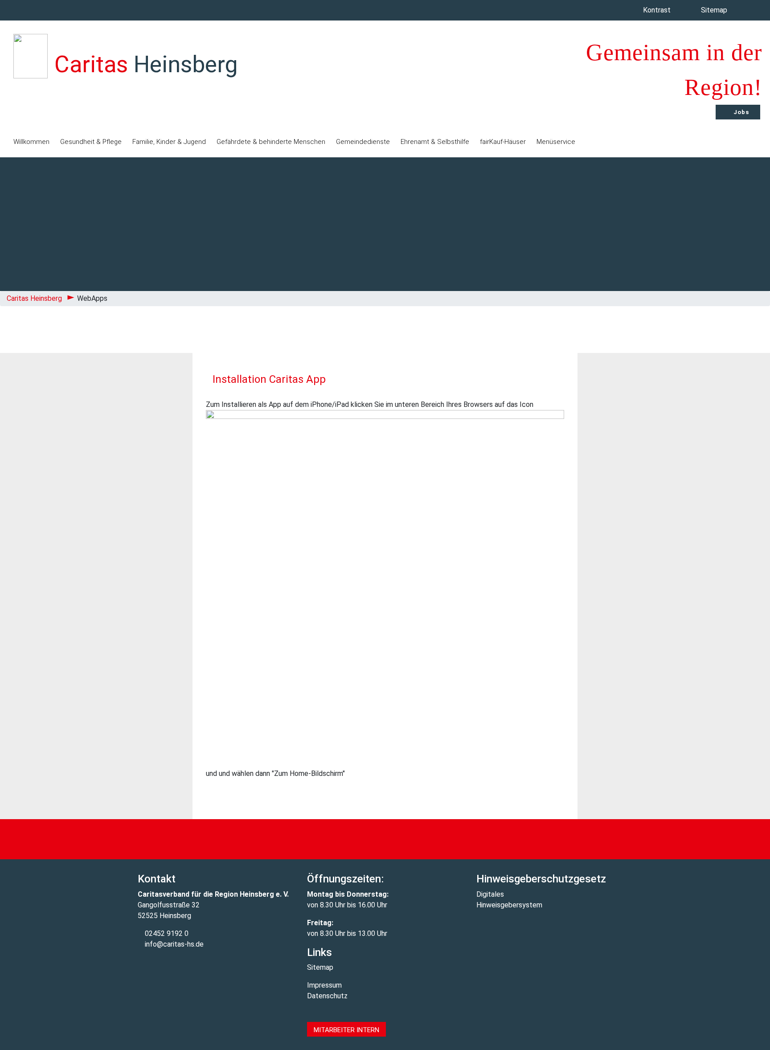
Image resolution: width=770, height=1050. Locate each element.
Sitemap (715, 10)
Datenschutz (327, 996)
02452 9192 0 (165, 933)
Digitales (490, 894)
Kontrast (657, 10)
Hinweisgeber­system (509, 905)
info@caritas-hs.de (173, 944)
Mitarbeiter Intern (346, 1030)
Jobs (740, 112)
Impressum (324, 985)
